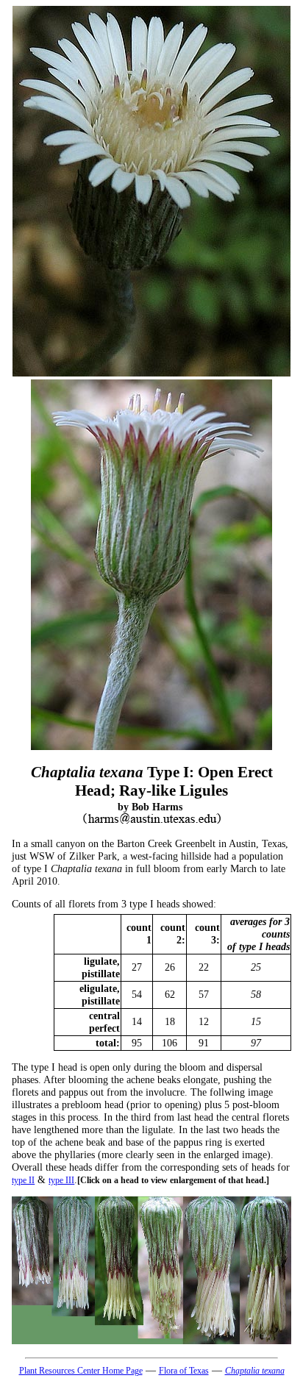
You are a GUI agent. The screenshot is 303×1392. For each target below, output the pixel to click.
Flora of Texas (184, 1370)
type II (23, 1180)
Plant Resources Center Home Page (81, 1370)
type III (61, 1180)
